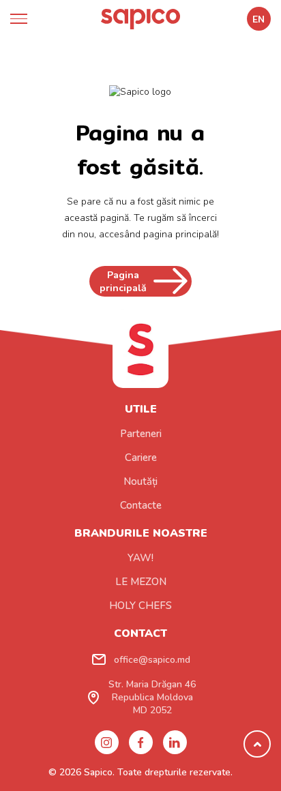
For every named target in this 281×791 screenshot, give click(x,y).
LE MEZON (140, 581)
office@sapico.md (152, 659)
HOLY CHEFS (140, 605)
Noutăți (140, 481)
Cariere (141, 457)
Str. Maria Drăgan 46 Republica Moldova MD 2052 (152, 697)
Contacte (141, 505)
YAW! (140, 558)
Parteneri (141, 434)
